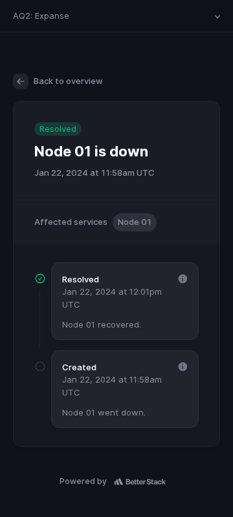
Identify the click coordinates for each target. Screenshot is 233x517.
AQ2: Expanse (41, 15)
